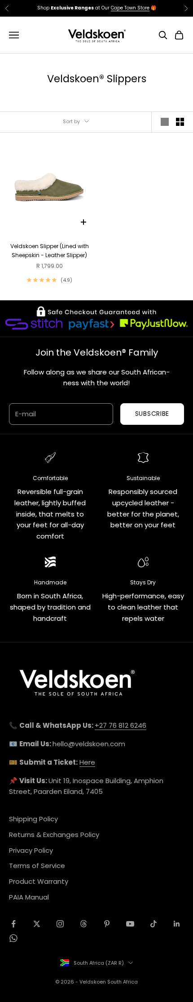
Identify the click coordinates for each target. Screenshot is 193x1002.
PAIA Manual (29, 897)
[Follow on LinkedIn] (176, 923)
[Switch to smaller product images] (180, 121)
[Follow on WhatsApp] (13, 938)
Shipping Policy (33, 819)
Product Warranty (38, 881)
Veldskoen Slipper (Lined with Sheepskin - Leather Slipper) (49, 250)
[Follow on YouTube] (130, 923)
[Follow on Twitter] (36, 923)
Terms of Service (37, 865)
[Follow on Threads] (83, 923)
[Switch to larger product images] (165, 121)
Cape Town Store (130, 6)
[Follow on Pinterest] (106, 923)
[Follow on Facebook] (13, 923)
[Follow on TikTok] (153, 923)
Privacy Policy (31, 850)
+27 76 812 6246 (120, 725)
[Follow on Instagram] (60, 923)
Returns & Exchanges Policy (54, 834)
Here (87, 762)
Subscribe (152, 413)
